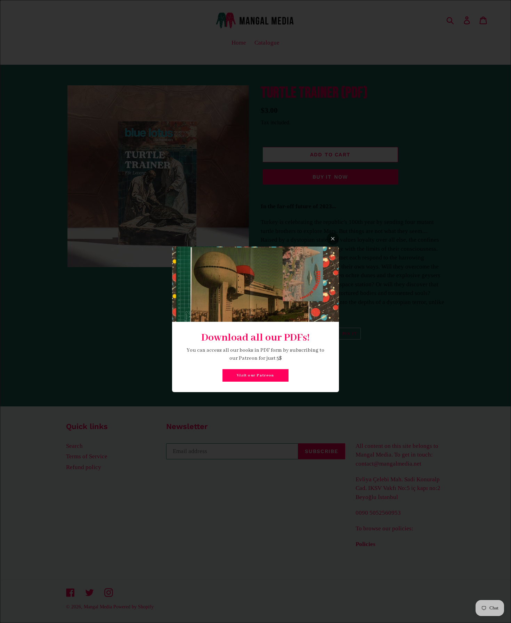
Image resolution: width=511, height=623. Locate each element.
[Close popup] (333, 239)
